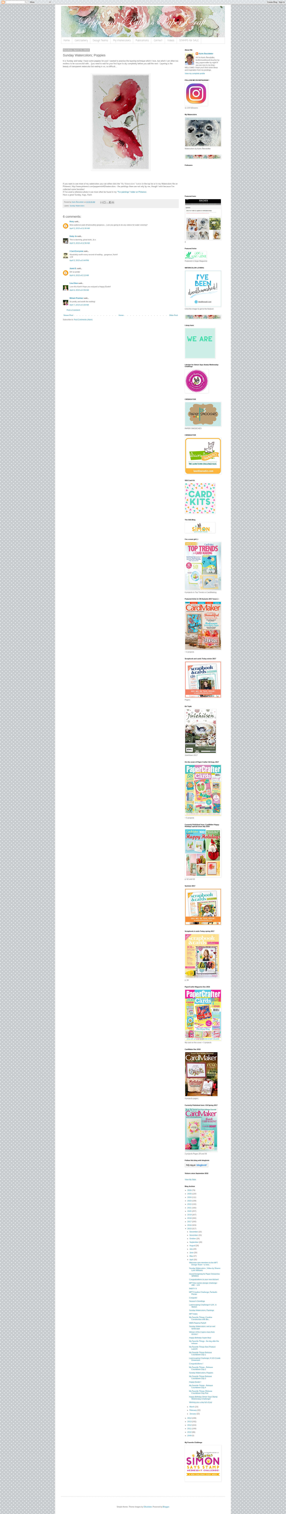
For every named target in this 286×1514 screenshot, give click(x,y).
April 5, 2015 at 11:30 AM (80, 228)
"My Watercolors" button (131, 184)
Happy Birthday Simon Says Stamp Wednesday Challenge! (203, 1398)
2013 (189, 1422)
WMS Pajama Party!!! (197, 1323)
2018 (189, 1218)
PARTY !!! (193, 1289)
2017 (189, 1222)
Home (67, 40)
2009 (189, 1436)
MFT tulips (193, 1314)
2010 (189, 1432)
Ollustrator (148, 1507)
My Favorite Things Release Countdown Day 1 (200, 1353)
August (192, 1246)
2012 (189, 1425)
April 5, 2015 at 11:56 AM (80, 243)
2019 (189, 1215)
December (193, 1232)
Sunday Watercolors (77, 206)
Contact (158, 40)
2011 (189, 1429)
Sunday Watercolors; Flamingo (201, 1310)
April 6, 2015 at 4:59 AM (79, 290)
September (194, 1242)
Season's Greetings (197, 1301)
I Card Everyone (76, 251)
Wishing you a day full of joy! (200, 1402)
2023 (189, 1201)
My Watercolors (122, 40)
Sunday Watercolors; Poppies (201, 1373)
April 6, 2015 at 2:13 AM (79, 275)
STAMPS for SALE (189, 40)
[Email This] (101, 202)
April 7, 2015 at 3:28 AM (79, 305)
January (192, 1414)
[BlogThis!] (104, 202)
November (193, 1235)
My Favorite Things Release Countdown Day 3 (200, 1377)
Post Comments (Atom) (83, 320)
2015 (189, 1229)
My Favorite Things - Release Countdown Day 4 (201, 1386)
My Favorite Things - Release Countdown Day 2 (201, 1368)
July (191, 1249)
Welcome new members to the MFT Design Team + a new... (203, 1264)
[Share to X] (107, 202)
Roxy (72, 222)
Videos (170, 40)
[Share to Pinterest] (112, 202)
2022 (189, 1204)
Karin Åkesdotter (206, 54)
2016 (189, 1225)
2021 (189, 1208)
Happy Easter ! (195, 1382)
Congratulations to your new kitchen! (204, 1279)
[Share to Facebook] (110, 202)
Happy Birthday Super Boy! (200, 1338)
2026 (189, 1190)
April (191, 1260)
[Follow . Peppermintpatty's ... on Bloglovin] (196, 1167)
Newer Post (68, 315)
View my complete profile (195, 73)
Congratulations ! (196, 1364)
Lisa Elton (74, 283)
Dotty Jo (73, 236)
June (191, 1253)
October (192, 1239)
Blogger (166, 1507)
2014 (189, 1418)
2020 (189, 1211)
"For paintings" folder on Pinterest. (132, 192)
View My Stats (190, 1180)
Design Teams (100, 40)
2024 (189, 1197)
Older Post (173, 315)
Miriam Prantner (76, 298)
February (193, 1410)
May (191, 1256)
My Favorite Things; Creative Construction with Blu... (200, 1318)
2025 (189, 1194)
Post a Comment (73, 310)
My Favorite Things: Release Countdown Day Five (200, 1392)
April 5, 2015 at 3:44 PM (79, 260)
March (192, 1407)
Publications (142, 40)
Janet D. (73, 268)
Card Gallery (81, 40)
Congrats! (193, 1298)
